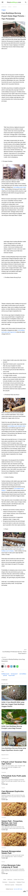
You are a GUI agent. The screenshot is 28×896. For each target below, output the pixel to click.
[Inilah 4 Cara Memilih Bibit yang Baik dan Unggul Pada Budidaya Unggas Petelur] (14, 692)
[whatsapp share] (14, 666)
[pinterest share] (8, 666)
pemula (5, 675)
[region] (14, 62)
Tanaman (3, 772)
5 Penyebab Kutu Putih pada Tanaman (13, 777)
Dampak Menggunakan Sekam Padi (11, 852)
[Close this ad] (27, 891)
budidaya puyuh (5, 673)
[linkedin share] (11, 666)
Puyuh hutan (12, 675)
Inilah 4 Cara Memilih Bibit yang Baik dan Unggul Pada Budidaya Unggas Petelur (12, 704)
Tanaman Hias (4, 758)
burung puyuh (14, 673)
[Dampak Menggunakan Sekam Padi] (14, 839)
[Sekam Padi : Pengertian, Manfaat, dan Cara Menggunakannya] (14, 809)
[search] (26, 2)
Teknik (3, 787)
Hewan (9, 6)
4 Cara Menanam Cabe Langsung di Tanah (10, 866)
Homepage (3, 6)
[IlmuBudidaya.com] (14, 2)
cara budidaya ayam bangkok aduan (17, 426)
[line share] (17, 666)
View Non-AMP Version (18, 889)
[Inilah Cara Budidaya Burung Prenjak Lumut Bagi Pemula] (14, 716)
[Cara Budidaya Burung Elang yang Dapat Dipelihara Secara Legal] (14, 738)
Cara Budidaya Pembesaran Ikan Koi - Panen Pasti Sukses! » (14, 652)
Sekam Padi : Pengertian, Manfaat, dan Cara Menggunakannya (12, 823)
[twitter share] (2, 666)
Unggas (15, 6)
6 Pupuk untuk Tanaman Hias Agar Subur (13, 763)
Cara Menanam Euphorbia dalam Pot (12, 792)
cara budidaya (22, 673)
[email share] (5, 666)
